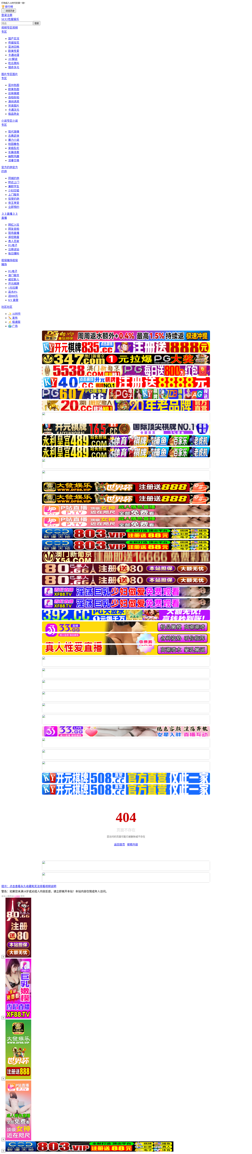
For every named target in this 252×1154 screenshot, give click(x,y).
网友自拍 (13, 228)
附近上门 (13, 182)
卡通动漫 (13, 55)
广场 (13, 326)
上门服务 (13, 194)
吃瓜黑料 (13, 63)
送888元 (13, 295)
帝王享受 (13, 202)
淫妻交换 (13, 160)
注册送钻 (13, 249)
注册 (9, 15)
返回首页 (119, 844)
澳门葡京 (13, 275)
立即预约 (13, 207)
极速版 (14, 321)
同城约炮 (13, 178)
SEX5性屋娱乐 (10, 19)
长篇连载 (13, 152)
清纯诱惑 (13, 101)
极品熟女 (13, 113)
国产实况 (13, 38)
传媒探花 (13, 42)
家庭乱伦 (13, 148)
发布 (13, 317)
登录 (4, 15)
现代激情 (13, 131)
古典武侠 (13, 135)
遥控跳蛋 (13, 237)
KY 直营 (13, 300)
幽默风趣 (13, 156)
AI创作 (14, 313)
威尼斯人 (13, 279)
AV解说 (12, 59)
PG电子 (12, 245)
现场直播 (13, 233)
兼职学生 (13, 186)
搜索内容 (132, 844)
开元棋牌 (13, 283)
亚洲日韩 (13, 46)
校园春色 (13, 144)
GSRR (17, 896)
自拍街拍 (13, 97)
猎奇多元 (13, 67)
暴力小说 (13, 139)
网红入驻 (13, 224)
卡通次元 (13, 109)
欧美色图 (13, 89)
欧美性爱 (13, 50)
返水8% (12, 291)
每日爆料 (13, 253)
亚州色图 (13, 85)
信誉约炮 (13, 198)
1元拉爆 (13, 287)
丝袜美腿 (13, 93)
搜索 (36, 23)
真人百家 (13, 241)
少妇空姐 (13, 190)
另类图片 (13, 105)
